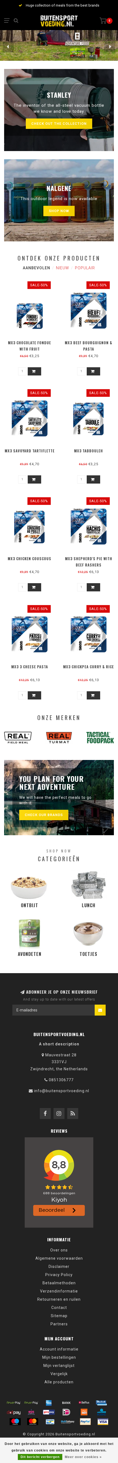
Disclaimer (59, 1266)
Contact (59, 1307)
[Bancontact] (50, 1422)
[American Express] (49, 1402)
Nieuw (62, 268)
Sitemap (59, 1316)
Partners (59, 1324)
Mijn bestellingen (59, 1357)
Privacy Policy (59, 1275)
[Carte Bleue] (101, 1402)
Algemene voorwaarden (59, 1258)
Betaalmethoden (59, 1283)
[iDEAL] (66, 1412)
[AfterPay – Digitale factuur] (31, 1402)
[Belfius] (84, 1402)
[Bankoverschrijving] (66, 1402)
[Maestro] (15, 1422)
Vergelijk (59, 1374)
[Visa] (103, 1422)
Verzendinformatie (59, 1291)
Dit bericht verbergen (40, 1457)
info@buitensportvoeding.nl (61, 1091)
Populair (85, 268)
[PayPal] (85, 1422)
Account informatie (59, 1349)
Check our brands (44, 815)
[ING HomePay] (84, 1412)
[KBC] (101, 1412)
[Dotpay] (14, 1412)
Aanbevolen (36, 268)
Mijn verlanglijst (59, 1365)
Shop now (59, 211)
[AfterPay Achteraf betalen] (14, 1402)
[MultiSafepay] (68, 1422)
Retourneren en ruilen (59, 1299)
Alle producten (59, 1382)
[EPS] (31, 1412)
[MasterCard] (33, 1422)
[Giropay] (49, 1412)
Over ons (59, 1250)
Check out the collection (59, 124)
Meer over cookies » (83, 1457)
